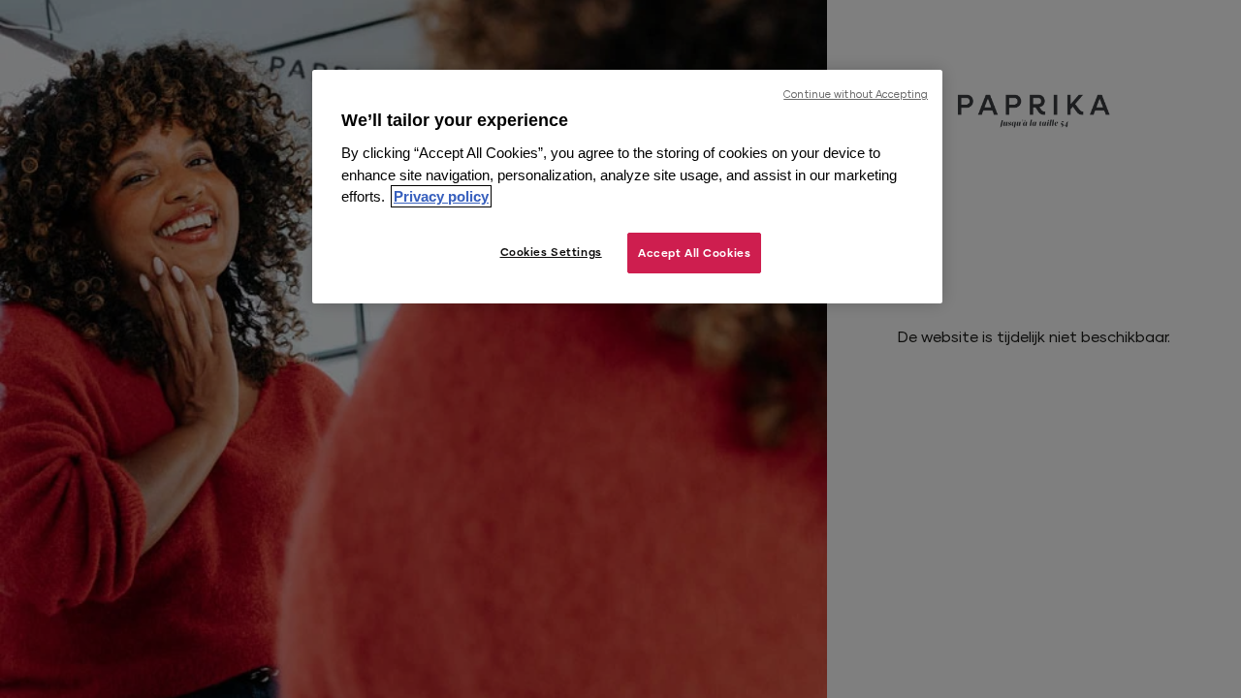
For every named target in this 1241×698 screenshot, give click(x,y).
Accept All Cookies (694, 252)
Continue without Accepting (855, 94)
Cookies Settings (551, 251)
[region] (627, 186)
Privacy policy (441, 196)
